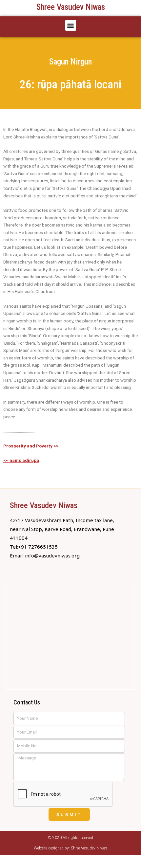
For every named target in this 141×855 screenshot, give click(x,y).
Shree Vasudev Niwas (70, 7)
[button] (70, 25)
